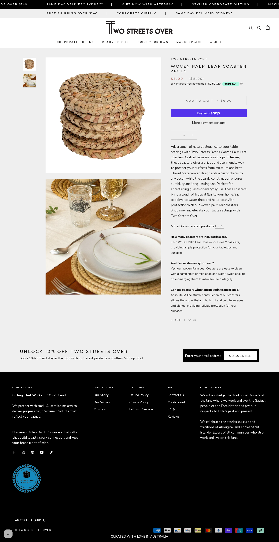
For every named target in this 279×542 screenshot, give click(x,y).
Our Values (102, 402)
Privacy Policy (138, 402)
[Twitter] (189, 320)
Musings (100, 409)
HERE (219, 226)
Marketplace (189, 41)
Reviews (174, 416)
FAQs (172, 409)
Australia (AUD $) (30, 520)
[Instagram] (23, 452)
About (216, 41)
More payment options (208, 123)
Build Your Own (152, 41)
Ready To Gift (115, 41)
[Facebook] (185, 320)
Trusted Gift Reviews (21, 469)
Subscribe (240, 356)
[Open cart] (268, 27)
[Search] (259, 28)
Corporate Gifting (137, 13)
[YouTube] (41, 452)
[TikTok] (51, 452)
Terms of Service (140, 409)
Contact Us (176, 395)
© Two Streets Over (33, 530)
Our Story (101, 395)
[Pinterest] (194, 320)
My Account (176, 402)
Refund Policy (138, 395)
